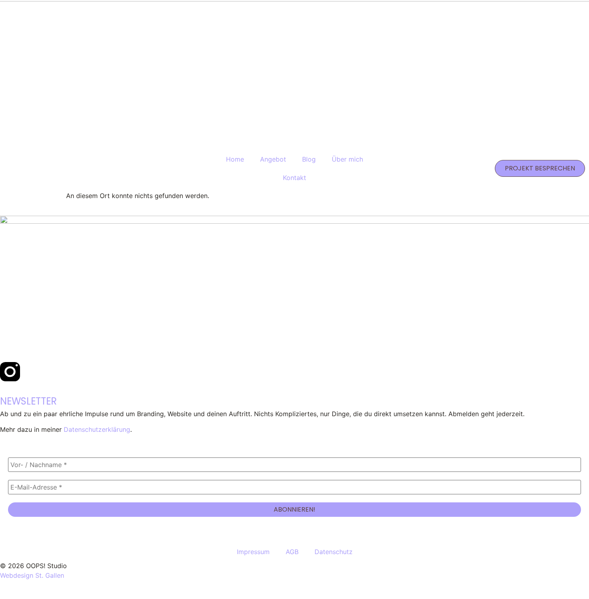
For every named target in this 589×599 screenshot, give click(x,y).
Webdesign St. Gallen (32, 575)
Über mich (347, 159)
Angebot (273, 159)
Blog (309, 159)
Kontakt (294, 178)
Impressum (253, 552)
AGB (292, 552)
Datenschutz (334, 552)
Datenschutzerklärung (97, 429)
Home (235, 159)
